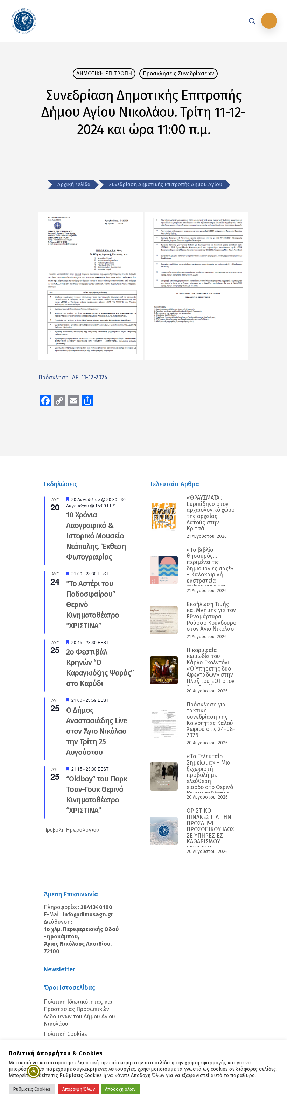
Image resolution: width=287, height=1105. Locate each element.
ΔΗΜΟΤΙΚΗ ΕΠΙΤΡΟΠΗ (104, 73)
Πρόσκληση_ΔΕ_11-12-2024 (72, 377)
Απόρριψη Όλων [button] (78, 1089)
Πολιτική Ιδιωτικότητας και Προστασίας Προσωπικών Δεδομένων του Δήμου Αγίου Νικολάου (79, 1012)
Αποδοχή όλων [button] (120, 1089)
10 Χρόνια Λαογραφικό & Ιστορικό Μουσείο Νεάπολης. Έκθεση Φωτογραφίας (96, 536)
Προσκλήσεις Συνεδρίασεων (178, 73)
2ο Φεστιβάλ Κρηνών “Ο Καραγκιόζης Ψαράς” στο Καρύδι (100, 667)
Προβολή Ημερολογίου (71, 829)
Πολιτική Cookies (65, 1034)
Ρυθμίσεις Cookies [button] (31, 1089)
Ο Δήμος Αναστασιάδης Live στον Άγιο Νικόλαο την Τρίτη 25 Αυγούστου (96, 731)
